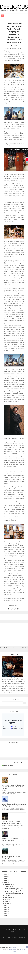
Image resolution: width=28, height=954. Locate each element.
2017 (5, 910)
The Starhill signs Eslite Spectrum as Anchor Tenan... (14, 892)
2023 (5, 876)
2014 (5, 916)
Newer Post (3, 648)
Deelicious (13, 947)
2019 (5, 906)
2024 (5, 874)
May (6, 899)
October (8, 895)
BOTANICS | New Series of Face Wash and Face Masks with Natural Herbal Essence (13, 786)
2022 (5, 878)
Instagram (17, 929)
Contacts (14, 939)
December (8, 884)
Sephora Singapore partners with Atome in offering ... (14, 889)
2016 (5, 912)
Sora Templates (12, 949)
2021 (5, 880)
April (6, 901)
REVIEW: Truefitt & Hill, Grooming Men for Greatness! (13, 839)
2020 (5, 882)
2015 (5, 914)
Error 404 (14, 937)
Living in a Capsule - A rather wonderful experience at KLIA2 (11, 822)
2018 (5, 908)
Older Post (25, 648)
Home (14, 648)
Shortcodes (22, 937)
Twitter (7, 929)
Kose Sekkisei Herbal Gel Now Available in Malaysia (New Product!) (14, 805)
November (8, 886)
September (9, 897)
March (7, 903)
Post (8, 937)
